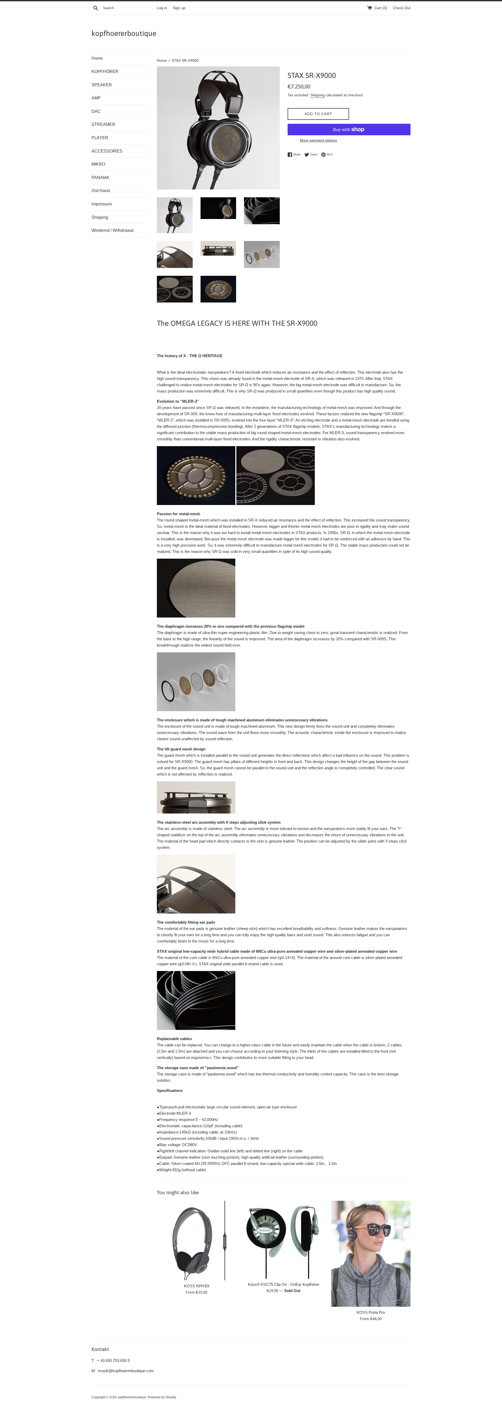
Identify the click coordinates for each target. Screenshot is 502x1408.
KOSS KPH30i (196, 1286)
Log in (162, 8)
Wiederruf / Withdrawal (113, 230)
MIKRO (98, 164)
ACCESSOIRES (107, 151)
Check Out (401, 8)
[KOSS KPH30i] (196, 1240)
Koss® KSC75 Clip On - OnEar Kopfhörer (283, 1284)
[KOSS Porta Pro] (370, 1253)
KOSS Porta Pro (371, 1312)
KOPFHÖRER (105, 71)
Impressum (102, 204)
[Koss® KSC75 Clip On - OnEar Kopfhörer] (283, 1240)
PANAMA (100, 177)
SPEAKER (102, 85)
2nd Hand (101, 190)
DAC (96, 111)
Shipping (100, 217)
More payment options (318, 140)
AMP (96, 98)
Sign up (179, 8)
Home (97, 58)
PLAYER (100, 138)
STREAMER (103, 124)
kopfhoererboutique (124, 33)
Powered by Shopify (162, 1397)
